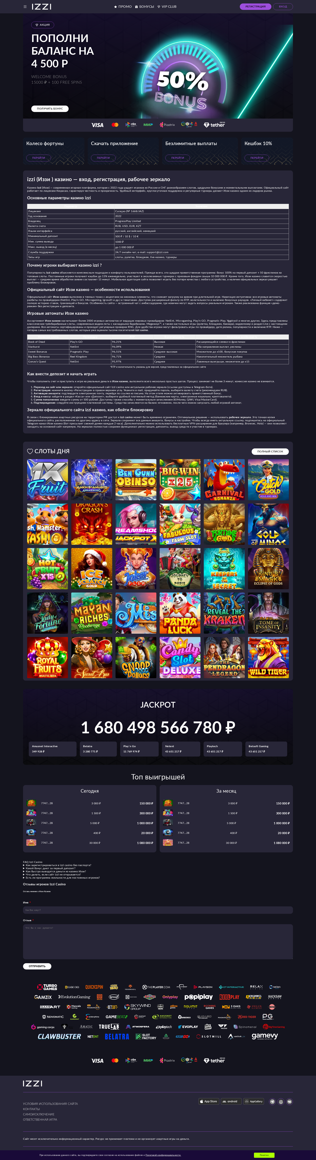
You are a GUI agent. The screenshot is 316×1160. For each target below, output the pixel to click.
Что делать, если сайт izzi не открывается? (53, 874)
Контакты (31, 1109)
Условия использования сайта (50, 1104)
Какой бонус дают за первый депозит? (51, 868)
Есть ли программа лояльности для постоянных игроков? (63, 877)
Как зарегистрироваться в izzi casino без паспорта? (58, 865)
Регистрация (256, 6)
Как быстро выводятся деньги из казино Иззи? (56, 871)
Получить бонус (50, 108)
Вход (283, 6)
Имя (25, 902)
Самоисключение (38, 1114)
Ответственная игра (40, 1119)
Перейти (38, 158)
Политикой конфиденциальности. (163, 1155)
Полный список (270, 451)
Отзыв (27, 920)
